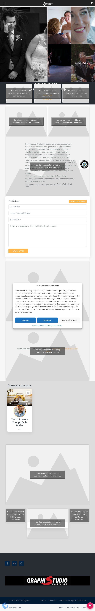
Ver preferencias (69, 320)
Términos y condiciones (76, 607)
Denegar (47, 320)
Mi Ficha (52, 601)
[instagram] (21, 563)
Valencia (14, 401)
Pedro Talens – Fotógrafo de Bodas (17, 409)
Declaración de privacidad (53, 325)
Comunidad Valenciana (68, 349)
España (47, 99)
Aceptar (25, 320)
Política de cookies (38, 325)
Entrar (43, 601)
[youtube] (14, 563)
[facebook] (7, 563)
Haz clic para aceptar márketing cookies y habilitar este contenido (19, 93)
